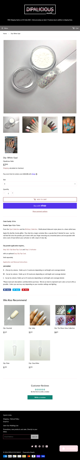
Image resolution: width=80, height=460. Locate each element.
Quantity (6, 189)
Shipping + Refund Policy (11, 419)
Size (4, 180)
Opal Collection (14, 229)
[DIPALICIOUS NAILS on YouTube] (47, 447)
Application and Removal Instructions (15, 262)
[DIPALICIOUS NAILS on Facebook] (36, 447)
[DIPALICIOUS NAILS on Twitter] (32, 447)
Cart (76, 28)
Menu (6, 28)
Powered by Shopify (29, 452)
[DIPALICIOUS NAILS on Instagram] (43, 447)
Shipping (6, 168)
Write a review (40, 397)
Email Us (6, 421)
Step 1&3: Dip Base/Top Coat (12, 249)
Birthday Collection (31, 229)
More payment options (40, 211)
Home (5, 33)
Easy (20, 253)
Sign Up (34, 437)
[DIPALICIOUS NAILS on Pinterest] (39, 447)
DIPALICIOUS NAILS (14, 452)
